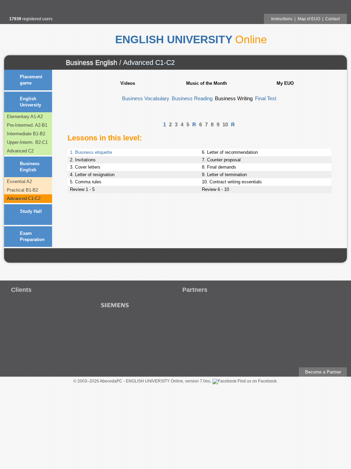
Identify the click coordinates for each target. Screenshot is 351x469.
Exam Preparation (32, 236)
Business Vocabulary (145, 98)
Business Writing (234, 98)
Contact (332, 18)
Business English (91, 62)
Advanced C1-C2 (149, 62)
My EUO (285, 83)
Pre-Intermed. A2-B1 (27, 125)
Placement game (31, 79)
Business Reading (192, 98)
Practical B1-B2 (22, 190)
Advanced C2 (20, 150)
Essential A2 (19, 181)
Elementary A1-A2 (25, 116)
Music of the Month (206, 83)
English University (30, 101)
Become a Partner (323, 372)
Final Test (265, 98)
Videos (127, 83)
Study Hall (31, 211)
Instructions (281, 18)
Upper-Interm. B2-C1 (27, 142)
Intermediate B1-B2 (26, 133)
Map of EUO (309, 18)
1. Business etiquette (91, 152)
